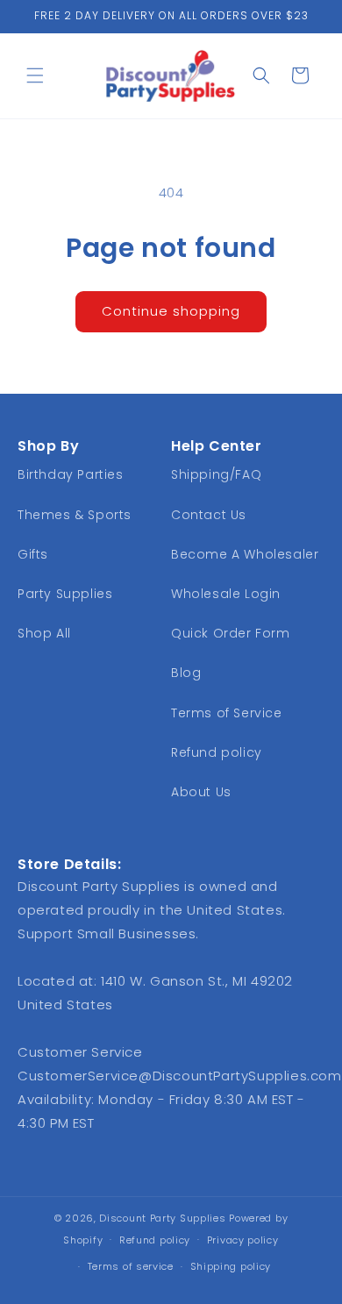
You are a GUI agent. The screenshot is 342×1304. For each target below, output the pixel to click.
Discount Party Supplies (162, 1218)
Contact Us (208, 515)
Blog (186, 672)
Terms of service (131, 1266)
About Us (201, 792)
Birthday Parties (71, 474)
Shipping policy (231, 1266)
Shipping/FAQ (216, 474)
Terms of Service (226, 713)
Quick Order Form (230, 633)
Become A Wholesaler (244, 554)
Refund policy (216, 752)
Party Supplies (65, 593)
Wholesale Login (226, 593)
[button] (35, 75)
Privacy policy (243, 1240)
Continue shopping (171, 311)
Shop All (44, 633)
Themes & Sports (75, 515)
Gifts (33, 554)
